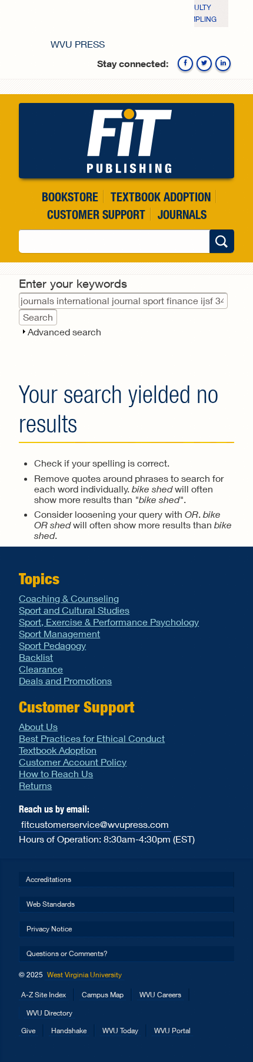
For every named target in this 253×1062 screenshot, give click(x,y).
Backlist (36, 656)
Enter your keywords (73, 283)
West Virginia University (84, 974)
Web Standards (50, 904)
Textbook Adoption (161, 196)
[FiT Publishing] (126, 140)
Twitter (204, 63)
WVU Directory (49, 1012)
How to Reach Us (56, 773)
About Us (38, 726)
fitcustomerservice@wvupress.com (95, 824)
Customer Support (96, 214)
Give (28, 1030)
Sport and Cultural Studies (74, 609)
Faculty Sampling (198, 13)
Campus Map (103, 994)
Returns (35, 785)
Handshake (68, 1030)
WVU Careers (160, 994)
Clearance (41, 668)
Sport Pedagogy (52, 645)
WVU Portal (172, 1030)
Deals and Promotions (65, 680)
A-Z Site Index (43, 994)
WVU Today (120, 1030)
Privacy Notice (49, 928)
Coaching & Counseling (69, 598)
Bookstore (70, 196)
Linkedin (223, 63)
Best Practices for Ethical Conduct (92, 738)
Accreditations (48, 879)
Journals (182, 214)
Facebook (185, 63)
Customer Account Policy (72, 761)
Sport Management (59, 633)
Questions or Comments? (67, 953)
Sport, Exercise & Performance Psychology (109, 621)
